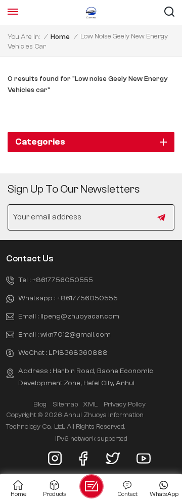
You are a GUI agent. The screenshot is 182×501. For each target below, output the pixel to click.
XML (90, 404)
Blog (40, 404)
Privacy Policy (125, 404)
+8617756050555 (62, 280)
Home (60, 37)
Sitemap (65, 404)
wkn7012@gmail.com (75, 334)
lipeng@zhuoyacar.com (79, 316)
